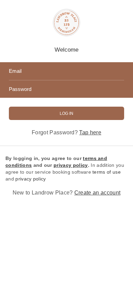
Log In (66, 113)
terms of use (106, 172)
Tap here (90, 132)
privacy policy (30, 179)
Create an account (97, 193)
